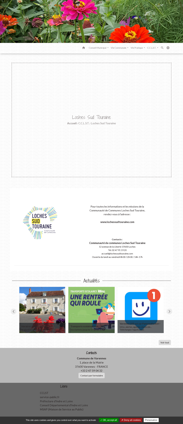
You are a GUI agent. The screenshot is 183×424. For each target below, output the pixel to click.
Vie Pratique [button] (137, 47)
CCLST (44, 393)
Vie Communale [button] (119, 47)
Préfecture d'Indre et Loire (56, 401)
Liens (63, 386)
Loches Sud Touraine (103, 123)
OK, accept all (109, 420)
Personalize (151, 420)
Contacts (91, 353)
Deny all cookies (132, 420)
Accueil (72, 123)
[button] (84, 48)
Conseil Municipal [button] (98, 47)
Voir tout (164, 342)
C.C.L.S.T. (83, 123)
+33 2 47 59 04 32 (91, 370)
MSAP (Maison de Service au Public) (61, 409)
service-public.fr (49, 397)
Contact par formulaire (91, 375)
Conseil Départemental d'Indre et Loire (64, 405)
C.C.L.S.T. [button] (152, 47)
